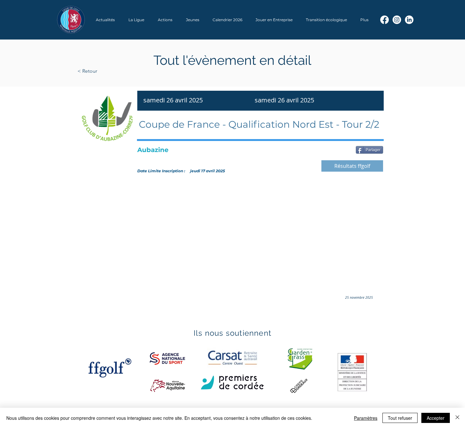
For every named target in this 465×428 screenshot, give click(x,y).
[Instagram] (397, 19)
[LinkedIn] (409, 19)
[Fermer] (457, 418)
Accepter (435, 418)
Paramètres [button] (365, 418)
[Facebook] (384, 19)
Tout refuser (400, 418)
